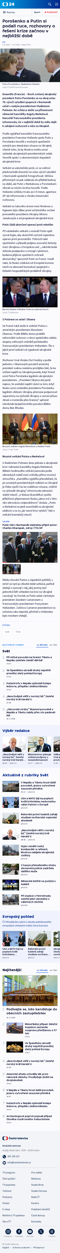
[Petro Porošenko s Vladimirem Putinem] (30, 65)
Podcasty (7, 1196)
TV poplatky (8, 1184)
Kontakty (36, 1221)
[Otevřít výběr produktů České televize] (56, 4)
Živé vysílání (8, 1178)
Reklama (36, 1178)
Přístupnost (38, 1247)
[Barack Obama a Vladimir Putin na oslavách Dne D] (30, 292)
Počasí (5, 1203)
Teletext (7, 1190)
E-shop (6, 1209)
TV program (8, 1172)
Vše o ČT (6, 1221)
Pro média (36, 1172)
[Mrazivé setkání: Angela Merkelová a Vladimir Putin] (30, 429)
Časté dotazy (38, 1215)
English (5, 1247)
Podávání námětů (40, 1209)
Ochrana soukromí (21, 1247)
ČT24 (18, 631)
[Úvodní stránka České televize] (15, 1138)
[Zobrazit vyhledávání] (49, 4)
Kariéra (35, 1203)
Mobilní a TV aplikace (13, 1215)
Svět (7, 631)
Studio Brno (37, 1184)
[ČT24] (8, 4)
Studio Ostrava (39, 1190)
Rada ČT (35, 1196)
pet (4, 42)
